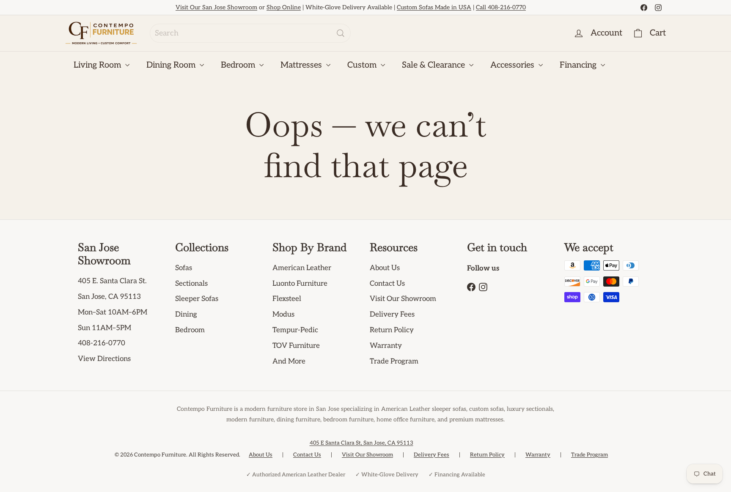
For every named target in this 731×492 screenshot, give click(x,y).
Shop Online (284, 7)
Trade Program (394, 361)
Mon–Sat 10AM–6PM (112, 312)
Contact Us (387, 283)
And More (288, 361)
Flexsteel (286, 299)
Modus (283, 314)
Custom (363, 65)
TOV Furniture (296, 346)
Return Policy (392, 330)
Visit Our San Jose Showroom (216, 7)
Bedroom (239, 65)
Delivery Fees (392, 314)
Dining (186, 314)
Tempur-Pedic (295, 330)
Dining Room (172, 65)
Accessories (513, 65)
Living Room (98, 65)
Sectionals (191, 283)
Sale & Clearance (434, 65)
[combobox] (250, 33)
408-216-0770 (101, 343)
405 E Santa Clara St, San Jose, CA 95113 (361, 443)
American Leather (301, 268)
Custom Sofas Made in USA (434, 7)
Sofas (183, 268)
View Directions (104, 359)
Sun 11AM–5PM (104, 328)
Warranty (386, 346)
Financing (579, 65)
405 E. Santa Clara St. (112, 281)
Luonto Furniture (299, 283)
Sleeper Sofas (196, 299)
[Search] (340, 33)
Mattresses (302, 65)
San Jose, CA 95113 (109, 296)
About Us (385, 268)
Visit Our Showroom (403, 299)
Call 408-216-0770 (501, 7)
